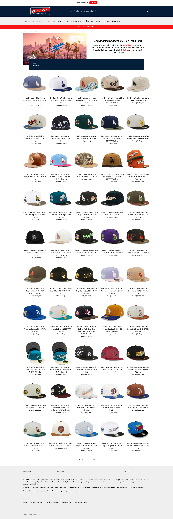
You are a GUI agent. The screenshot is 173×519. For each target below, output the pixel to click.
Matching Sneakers (37, 502)
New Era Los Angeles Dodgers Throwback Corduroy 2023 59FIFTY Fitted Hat (35, 329)
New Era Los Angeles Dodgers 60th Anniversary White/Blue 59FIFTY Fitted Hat (112, 407)
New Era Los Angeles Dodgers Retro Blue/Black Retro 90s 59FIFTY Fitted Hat (138, 445)
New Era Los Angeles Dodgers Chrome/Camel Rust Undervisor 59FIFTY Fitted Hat (61, 252)
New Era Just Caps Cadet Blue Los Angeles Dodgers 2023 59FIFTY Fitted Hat (61, 329)
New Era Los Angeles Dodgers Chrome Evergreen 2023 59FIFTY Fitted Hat (34, 445)
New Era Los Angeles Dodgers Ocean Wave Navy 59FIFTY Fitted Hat (60, 138)
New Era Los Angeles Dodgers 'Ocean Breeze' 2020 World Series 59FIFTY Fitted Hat (60, 369)
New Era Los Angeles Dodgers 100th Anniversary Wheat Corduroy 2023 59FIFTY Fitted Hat (112, 176)
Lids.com (93, 3)
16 (89, 460)
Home (25, 502)
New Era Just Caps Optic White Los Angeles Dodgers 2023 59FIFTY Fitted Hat (112, 445)
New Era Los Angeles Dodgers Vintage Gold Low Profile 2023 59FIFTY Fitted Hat (112, 329)
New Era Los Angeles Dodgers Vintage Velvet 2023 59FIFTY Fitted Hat (35, 176)
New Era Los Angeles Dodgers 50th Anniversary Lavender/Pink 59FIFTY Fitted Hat (112, 290)
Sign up (126, 471)
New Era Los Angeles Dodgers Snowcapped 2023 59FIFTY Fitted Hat (86, 100)
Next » (95, 460)
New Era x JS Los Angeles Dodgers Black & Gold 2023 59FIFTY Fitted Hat (61, 290)
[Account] (146, 10)
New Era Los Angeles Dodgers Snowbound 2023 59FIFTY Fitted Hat (35, 138)
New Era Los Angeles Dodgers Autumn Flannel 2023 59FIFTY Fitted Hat (138, 290)
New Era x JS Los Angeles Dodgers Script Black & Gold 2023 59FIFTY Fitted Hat (86, 290)
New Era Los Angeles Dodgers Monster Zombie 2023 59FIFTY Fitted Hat (138, 214)
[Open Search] (71, 11)
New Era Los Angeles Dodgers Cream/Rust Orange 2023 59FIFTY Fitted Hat (138, 329)
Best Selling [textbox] (36, 65)
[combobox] (41, 64)
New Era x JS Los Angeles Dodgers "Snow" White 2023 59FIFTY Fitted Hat (61, 100)
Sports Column (66, 502)
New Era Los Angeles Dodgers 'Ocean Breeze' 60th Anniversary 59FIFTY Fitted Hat (35, 369)
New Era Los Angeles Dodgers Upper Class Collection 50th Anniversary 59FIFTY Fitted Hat (61, 407)
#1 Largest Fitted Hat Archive (86, 27)
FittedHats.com (35, 514)
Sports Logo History (81, 502)
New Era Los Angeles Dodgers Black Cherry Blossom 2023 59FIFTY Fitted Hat (86, 214)
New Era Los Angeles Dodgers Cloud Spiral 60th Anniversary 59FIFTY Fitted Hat (60, 214)
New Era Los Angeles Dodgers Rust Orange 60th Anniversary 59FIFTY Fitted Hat (138, 176)
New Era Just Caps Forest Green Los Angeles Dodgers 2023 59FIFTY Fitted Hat (34, 214)
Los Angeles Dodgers (129, 45)
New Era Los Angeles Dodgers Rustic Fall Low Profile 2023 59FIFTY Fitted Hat (34, 290)
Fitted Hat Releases (52, 502)
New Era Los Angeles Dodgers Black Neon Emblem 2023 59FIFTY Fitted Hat (86, 369)
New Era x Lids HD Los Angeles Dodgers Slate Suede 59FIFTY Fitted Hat (34, 100)
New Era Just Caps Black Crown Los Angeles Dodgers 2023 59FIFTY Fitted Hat (138, 369)
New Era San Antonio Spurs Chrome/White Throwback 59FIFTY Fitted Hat (86, 407)
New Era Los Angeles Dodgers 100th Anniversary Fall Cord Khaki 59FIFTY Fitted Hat (112, 100)
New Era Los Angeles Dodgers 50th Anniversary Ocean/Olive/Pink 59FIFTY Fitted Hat (112, 138)
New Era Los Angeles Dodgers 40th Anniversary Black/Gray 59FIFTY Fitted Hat (35, 252)
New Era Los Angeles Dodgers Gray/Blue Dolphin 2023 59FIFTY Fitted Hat (86, 445)
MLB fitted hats (124, 50)
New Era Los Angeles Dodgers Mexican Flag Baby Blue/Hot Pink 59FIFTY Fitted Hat (60, 176)
